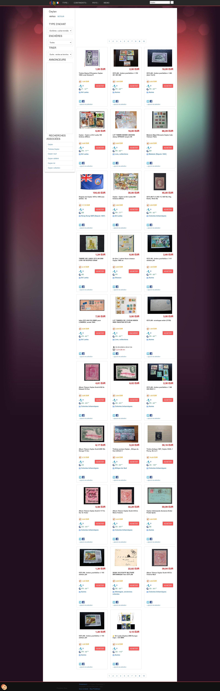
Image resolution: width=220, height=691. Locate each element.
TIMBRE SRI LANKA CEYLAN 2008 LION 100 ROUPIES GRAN (91, 259)
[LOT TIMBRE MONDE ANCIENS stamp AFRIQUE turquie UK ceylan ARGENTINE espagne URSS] (126, 120)
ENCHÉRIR (133, 333)
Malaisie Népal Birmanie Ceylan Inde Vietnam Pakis (160, 136)
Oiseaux (118, 277)
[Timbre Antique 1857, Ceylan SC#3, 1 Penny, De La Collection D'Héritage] (160, 434)
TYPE (64, 3)
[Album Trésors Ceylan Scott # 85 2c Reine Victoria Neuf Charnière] (126, 495)
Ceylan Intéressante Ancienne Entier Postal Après (159, 512)
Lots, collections (121, 154)
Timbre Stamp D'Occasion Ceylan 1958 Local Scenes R (91, 74)
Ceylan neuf (52, 154)
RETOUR (61, 16)
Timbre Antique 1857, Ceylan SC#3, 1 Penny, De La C (160, 450)
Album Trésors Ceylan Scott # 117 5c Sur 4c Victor (92, 512)
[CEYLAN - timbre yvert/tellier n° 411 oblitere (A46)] (160, 243)
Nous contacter (83, 689)
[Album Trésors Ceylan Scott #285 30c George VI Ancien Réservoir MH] (92, 434)
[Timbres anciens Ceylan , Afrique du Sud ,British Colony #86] (126, 434)
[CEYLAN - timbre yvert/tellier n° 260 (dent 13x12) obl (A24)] (160, 58)
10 (144, 41)
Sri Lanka (84, 92)
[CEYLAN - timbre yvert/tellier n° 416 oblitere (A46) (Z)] (92, 621)
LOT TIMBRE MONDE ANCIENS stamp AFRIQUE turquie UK (124, 136)
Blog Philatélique (95, 689)
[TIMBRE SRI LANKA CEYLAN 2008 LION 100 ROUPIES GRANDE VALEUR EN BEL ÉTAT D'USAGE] (92, 243)
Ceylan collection (54, 168)
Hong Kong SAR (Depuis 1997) (93, 216)
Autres (117, 92)
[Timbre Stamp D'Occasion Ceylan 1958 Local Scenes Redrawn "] (92, 58)
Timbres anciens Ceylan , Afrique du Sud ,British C (126, 450)
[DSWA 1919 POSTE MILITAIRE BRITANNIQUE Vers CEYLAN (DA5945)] (125, 557)
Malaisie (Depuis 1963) (157, 154)
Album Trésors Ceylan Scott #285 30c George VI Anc (92, 450)
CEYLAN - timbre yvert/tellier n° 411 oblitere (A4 (159, 259)
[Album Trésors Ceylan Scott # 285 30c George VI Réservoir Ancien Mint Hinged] (126, 372)
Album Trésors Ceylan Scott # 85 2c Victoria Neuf (159, 574)
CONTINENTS (79, 3)
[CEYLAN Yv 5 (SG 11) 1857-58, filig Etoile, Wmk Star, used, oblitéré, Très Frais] (159, 181)
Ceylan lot (51, 163)
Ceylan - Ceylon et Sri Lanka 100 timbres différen (90, 136)
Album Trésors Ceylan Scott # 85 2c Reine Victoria (125, 512)
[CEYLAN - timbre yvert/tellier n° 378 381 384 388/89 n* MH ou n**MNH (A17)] (126, 58)
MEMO (106, 3)
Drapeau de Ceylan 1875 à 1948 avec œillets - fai (91, 198)
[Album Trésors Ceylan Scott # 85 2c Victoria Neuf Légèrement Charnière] (160, 557)
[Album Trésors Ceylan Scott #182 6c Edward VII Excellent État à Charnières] (92, 372)
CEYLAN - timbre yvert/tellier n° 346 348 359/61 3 (159, 388)
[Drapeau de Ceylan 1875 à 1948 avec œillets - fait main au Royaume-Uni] (92, 182)
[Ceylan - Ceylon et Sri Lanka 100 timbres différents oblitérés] (92, 120)
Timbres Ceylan (53, 149)
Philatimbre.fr (83, 684)
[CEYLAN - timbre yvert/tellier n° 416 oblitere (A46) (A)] (92, 557)
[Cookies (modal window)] (4, 687)
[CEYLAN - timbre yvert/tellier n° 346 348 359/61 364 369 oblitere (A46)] (160, 372)
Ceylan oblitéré (53, 158)
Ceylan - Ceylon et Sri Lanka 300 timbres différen (124, 198)
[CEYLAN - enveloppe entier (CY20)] (160, 305)
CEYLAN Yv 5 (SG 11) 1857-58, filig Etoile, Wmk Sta (159, 198)
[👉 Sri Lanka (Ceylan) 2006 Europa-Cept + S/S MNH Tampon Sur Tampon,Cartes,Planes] (126, 620)
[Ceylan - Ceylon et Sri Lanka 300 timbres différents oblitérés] (126, 181)
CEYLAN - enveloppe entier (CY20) (159, 320)
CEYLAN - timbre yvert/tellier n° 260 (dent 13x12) (159, 74)
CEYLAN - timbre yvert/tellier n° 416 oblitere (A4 (91, 574)
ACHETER (100, 86)
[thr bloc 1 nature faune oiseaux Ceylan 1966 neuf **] (126, 243)
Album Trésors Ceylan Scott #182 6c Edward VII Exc (91, 388)
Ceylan (50, 144)
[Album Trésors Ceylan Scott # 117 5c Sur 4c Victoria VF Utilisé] (92, 495)
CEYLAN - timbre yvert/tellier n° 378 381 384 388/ (125, 74)
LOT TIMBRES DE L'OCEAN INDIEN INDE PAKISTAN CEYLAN (125, 321)
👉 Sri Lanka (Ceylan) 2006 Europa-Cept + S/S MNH (125, 637)
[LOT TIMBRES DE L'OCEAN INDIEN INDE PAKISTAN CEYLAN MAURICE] (126, 305)
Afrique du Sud (121, 468)
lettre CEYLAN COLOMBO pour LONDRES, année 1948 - (90, 321)
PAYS (94, 3)
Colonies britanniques (157, 216)
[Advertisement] (60, 98)
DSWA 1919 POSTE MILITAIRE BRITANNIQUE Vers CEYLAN (123, 574)
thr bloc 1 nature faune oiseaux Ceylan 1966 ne (124, 259)
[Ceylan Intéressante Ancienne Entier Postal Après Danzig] (160, 495)
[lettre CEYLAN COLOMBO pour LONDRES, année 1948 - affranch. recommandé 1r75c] (92, 305)
